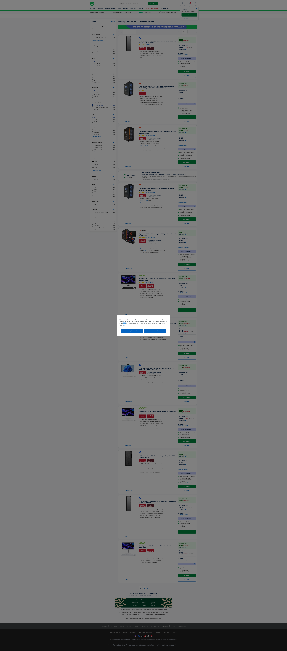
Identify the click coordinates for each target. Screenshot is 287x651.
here (125, 323)
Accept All (155, 330)
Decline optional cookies (132, 330)
